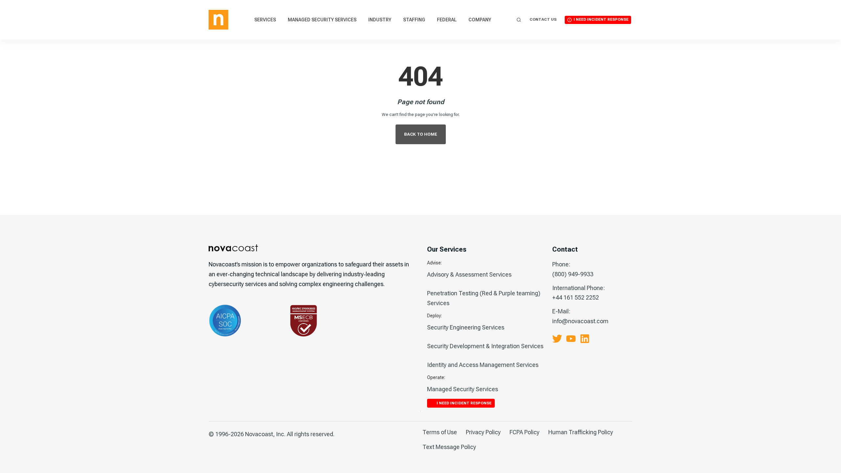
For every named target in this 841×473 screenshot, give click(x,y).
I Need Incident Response (601, 19)
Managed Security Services (322, 19)
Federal (447, 19)
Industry (379, 19)
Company (479, 19)
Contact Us (543, 19)
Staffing (414, 19)
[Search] (519, 20)
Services (265, 19)
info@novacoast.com (580, 321)
